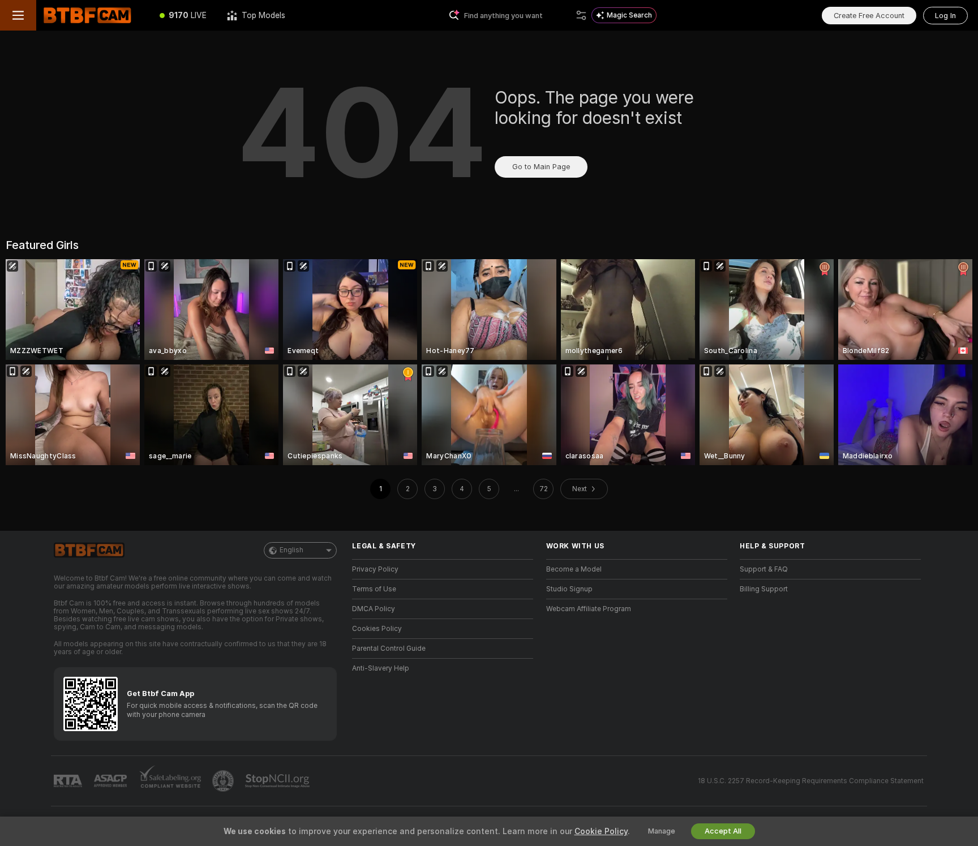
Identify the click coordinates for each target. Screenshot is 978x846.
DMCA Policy (373, 609)
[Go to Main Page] (92, 15)
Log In (945, 15)
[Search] (581, 15)
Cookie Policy (601, 831)
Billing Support (764, 589)
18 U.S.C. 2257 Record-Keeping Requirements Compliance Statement (811, 781)
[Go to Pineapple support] (224, 781)
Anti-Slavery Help (380, 668)
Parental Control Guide (389, 648)
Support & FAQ (764, 569)
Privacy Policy (375, 569)
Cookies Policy (377, 629)
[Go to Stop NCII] (278, 781)
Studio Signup (569, 589)
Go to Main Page (541, 166)
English (291, 550)
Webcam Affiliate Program (588, 609)
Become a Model (574, 569)
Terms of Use (374, 589)
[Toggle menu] (18, 15)
